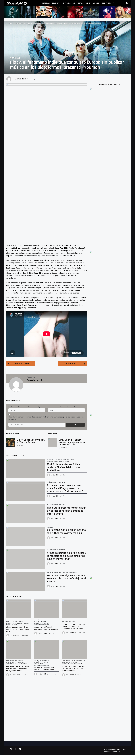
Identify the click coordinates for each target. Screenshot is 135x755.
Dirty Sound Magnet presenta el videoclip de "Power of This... (72, 442)
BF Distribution (79, 660)
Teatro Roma (64, 461)
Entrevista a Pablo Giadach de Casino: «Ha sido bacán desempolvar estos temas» (73, 626)
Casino (74, 620)
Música (55, 3)
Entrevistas (69, 3)
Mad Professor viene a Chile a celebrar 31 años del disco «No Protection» (63, 467)
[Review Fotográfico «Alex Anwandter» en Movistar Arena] (46, 608)
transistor (23, 663)
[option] (12, 12)
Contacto (107, 3)
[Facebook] (7, 749)
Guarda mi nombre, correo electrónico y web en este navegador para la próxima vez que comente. (46, 418)
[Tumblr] (15, 749)
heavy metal (19, 660)
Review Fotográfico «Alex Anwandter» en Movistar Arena (46, 628)
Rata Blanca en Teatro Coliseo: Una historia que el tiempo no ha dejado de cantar (18, 668)
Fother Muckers (71, 572)
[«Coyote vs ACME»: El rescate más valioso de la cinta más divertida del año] (74, 649)
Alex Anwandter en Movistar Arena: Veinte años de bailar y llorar (17, 629)
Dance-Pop (10, 621)
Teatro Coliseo (12, 663)
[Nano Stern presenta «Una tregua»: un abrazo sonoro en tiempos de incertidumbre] (25, 513)
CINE (63, 662)
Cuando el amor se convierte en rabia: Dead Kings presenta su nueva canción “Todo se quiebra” (65, 488)
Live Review (10, 620)
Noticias (45, 3)
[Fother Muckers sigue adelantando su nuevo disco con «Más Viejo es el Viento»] (25, 581)
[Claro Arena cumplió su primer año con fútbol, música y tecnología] (25, 536)
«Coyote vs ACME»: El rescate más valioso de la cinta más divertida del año (73, 668)
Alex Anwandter (21, 620)
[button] (114, 3)
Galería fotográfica (41, 620)
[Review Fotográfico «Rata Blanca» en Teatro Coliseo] (46, 649)
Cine (88, 3)
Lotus (26, 623)
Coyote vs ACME (67, 663)
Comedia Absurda (72, 662)
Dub (64, 459)
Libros (96, 3)
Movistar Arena (12, 624)
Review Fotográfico (41, 624)
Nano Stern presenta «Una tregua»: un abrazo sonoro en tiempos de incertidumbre (66, 511)
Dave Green (78, 663)
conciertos (58, 459)
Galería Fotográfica (41, 623)
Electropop (19, 621)
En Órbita (70, 459)
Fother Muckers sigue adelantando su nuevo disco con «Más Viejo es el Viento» (66, 578)
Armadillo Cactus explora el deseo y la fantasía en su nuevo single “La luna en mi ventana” (66, 556)
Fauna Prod (10, 623)
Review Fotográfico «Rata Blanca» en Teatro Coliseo (44, 668)
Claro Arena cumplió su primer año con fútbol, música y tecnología (66, 531)
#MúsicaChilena (52, 482)
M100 (73, 621)
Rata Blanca (19, 662)
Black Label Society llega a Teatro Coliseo (31, 441)
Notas (81, 3)
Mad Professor (52, 461)
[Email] (20, 749)
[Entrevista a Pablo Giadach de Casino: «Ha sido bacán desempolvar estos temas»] (74, 608)
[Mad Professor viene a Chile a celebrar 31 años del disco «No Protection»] (25, 468)
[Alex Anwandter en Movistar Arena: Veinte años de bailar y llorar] (18, 608)
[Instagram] (11, 749)
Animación (69, 660)
